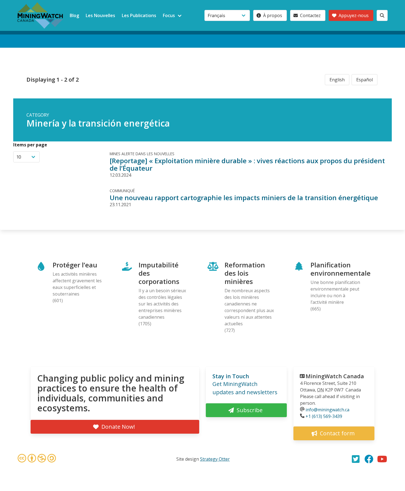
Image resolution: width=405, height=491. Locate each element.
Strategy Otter (215, 459)
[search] (382, 15)
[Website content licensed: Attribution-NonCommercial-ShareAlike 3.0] (36, 459)
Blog (74, 15)
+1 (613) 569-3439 (324, 416)
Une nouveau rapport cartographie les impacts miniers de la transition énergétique (244, 197)
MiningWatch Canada (335, 376)
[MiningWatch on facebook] (368, 459)
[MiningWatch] (40, 15)
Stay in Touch (230, 376)
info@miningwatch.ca (327, 410)
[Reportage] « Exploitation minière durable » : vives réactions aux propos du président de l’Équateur (247, 164)
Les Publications (139, 15)
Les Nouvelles (100, 15)
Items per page (30, 145)
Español (364, 80)
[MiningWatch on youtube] (382, 459)
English (337, 80)
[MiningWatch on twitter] (355, 459)
